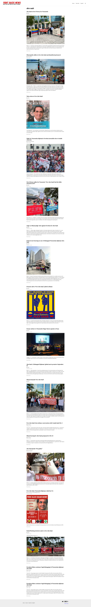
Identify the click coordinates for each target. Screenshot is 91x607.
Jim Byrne (29, 424)
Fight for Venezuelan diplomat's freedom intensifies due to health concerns (44, 139)
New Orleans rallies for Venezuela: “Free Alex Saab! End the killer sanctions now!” (44, 182)
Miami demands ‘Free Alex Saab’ (35, 379)
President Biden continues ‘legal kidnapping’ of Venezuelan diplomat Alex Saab (45, 567)
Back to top (66, 603)
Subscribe (77, 3)
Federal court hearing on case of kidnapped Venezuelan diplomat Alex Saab (45, 241)
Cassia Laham (30, 450)
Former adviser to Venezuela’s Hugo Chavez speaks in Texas (43, 329)
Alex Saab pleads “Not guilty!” (34, 448)
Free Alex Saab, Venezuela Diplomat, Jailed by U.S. (40, 491)
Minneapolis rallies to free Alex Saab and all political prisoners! (44, 55)
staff (28, 13)
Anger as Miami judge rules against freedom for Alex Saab (42, 225)
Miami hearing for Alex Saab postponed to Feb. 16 (40, 436)
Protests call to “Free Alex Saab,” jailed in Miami (39, 286)
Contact (26, 602)
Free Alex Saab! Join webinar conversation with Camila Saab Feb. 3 (44, 423)
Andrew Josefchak (31, 141)
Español (82, 3)
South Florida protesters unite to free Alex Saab (40, 531)
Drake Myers (30, 56)
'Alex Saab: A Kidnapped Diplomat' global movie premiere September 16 (45, 365)
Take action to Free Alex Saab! (35, 96)
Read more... (29, 50)
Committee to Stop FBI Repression (34, 492)
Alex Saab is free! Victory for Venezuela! (37, 11)
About (73, 3)
